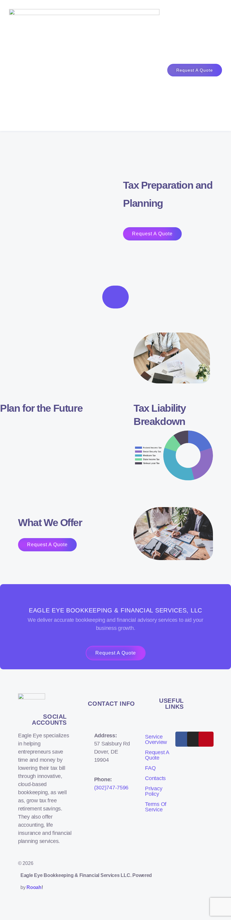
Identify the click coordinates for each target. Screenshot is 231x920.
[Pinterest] (206, 739)
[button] (140, 65)
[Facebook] (182, 739)
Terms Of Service (155, 807)
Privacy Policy (153, 791)
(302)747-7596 (111, 788)
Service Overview (156, 739)
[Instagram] (194, 739)
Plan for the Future (41, 408)
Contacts (155, 778)
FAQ (150, 768)
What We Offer (50, 522)
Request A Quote (157, 755)
